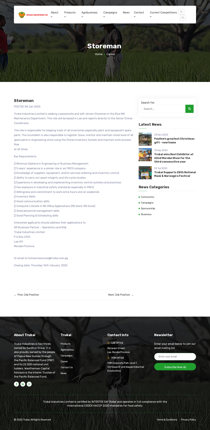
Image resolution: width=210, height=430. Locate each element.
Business (146, 214)
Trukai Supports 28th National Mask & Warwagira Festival (175, 174)
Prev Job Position (26, 294)
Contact (139, 12)
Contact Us (67, 367)
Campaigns (110, 12)
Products (70, 12)
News (126, 12)
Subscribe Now (173, 367)
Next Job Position (121, 294)
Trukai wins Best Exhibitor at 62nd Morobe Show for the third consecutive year (173, 158)
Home (99, 54)
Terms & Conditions (167, 419)
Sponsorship (148, 208)
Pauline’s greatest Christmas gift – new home (174, 140)
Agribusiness (89, 12)
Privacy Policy (188, 419)
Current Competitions (163, 12)
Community (147, 196)
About (54, 12)
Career (110, 54)
